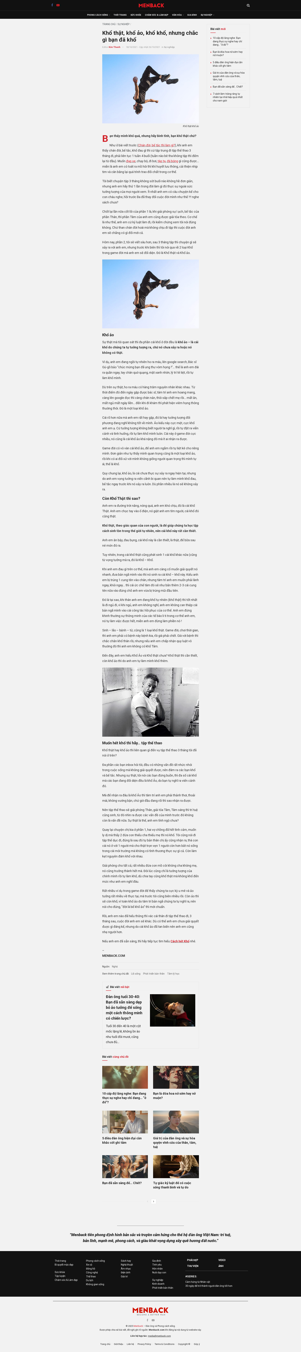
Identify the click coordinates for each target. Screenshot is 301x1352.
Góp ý (197, 1344)
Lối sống (136, 973)
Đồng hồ (90, 1268)
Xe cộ (89, 1264)
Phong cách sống (97, 15)
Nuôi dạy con (159, 1272)
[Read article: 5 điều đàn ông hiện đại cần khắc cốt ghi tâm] (125, 1122)
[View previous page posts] (147, 1201)
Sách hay (126, 1260)
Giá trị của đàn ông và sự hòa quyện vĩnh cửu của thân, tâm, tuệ (174, 1142)
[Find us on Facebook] (52, 5)
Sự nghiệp (206, 15)
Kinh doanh (158, 1283)
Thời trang (120, 15)
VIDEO (222, 1260)
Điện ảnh (125, 1272)
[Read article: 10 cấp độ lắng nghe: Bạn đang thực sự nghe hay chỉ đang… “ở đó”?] (125, 1077)
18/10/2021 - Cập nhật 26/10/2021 (143, 47)
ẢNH (220, 1266)
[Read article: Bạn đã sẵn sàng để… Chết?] (125, 1166)
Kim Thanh (114, 47)
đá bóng (172, 161)
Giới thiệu (118, 1344)
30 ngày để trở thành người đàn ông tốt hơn (208, 1285)
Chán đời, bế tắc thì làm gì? (156, 145)
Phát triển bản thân (154, 973)
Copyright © (184, 1344)
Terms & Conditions (164, 1344)
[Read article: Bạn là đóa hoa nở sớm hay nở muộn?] (176, 1077)
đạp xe (131, 161)
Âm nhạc (126, 1268)
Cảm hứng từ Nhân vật (197, 1281)
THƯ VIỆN (192, 1266)
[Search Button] (248, 5)
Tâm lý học (173, 973)
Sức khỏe (135, 15)
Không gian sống (95, 1284)
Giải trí (124, 1276)
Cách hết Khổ (180, 941)
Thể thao (91, 1276)
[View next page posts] (153, 1201)
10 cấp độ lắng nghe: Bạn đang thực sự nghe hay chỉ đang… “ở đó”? (124, 1098)
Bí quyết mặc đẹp (64, 1264)
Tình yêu (157, 1264)
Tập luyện (60, 1276)
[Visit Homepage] (153, 5)
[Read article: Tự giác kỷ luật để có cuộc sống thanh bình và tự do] (176, 1166)
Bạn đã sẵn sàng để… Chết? (122, 1183)
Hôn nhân (157, 1268)
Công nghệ (92, 1272)
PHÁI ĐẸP (192, 1260)
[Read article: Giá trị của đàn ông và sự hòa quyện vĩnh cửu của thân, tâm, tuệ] (176, 1122)
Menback (138, 1326)
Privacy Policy (144, 1344)
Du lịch (89, 1280)
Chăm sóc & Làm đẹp (156, 15)
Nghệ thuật (127, 1264)
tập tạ (162, 161)
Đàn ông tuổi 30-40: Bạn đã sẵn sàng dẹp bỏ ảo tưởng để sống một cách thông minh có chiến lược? (124, 1007)
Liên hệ (130, 1344)
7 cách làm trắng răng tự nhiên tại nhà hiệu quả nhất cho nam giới (228, 97)
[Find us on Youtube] (58, 5)
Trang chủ (108, 24)
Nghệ (115, 966)
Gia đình (192, 15)
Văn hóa (177, 15)
